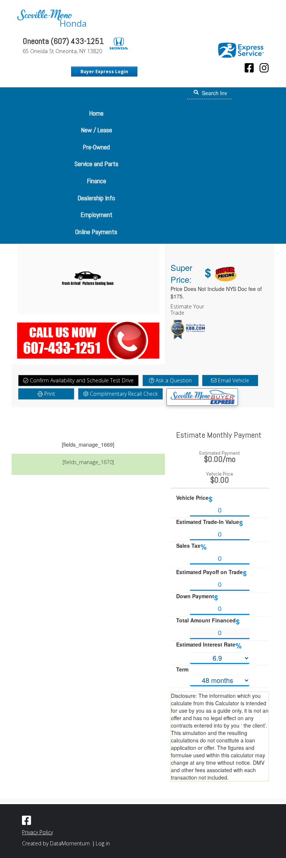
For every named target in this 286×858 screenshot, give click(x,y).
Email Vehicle (232, 380)
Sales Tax (191, 547)
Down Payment (197, 597)
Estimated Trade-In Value (209, 523)
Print (49, 393)
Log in (103, 843)
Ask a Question (173, 380)
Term (182, 669)
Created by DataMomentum (56, 843)
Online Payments (96, 231)
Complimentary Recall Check (123, 393)
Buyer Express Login (104, 71)
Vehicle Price (194, 499)
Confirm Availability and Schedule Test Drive (81, 380)
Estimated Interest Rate (209, 646)
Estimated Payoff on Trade (211, 573)
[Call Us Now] (88, 338)
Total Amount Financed (208, 621)
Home (96, 113)
